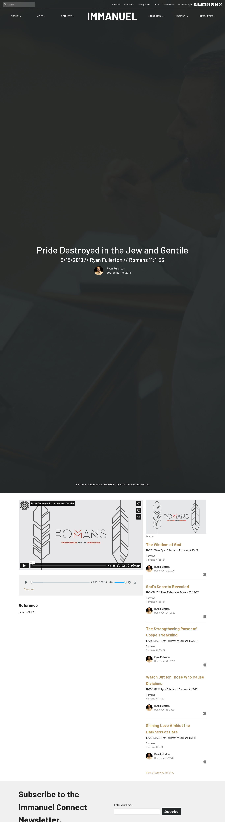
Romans (95, 484)
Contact (116, 4)
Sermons (81, 484)
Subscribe (171, 811)
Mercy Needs (145, 4)
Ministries (154, 16)
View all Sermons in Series (160, 772)
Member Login (185, 4)
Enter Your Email (123, 804)
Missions (180, 16)
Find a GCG (129, 4)
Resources (206, 16)
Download (29, 589)
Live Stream (168, 4)
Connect (66, 16)
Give (157, 4)
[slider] (60, 582)
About (15, 16)
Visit (40, 16)
